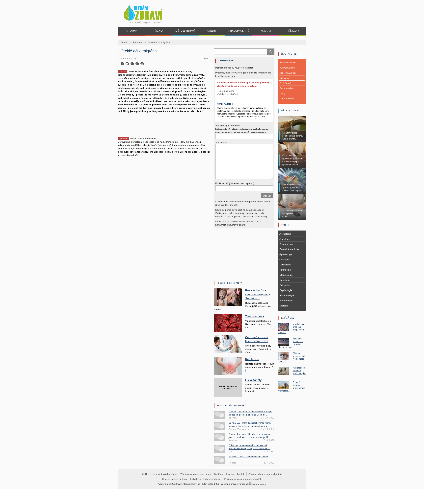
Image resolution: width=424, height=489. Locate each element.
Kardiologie (285, 264)
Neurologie (285, 269)
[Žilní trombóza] (228, 323)
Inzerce (230, 474)
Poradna (137, 42)
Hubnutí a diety (287, 67)
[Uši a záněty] (228, 387)
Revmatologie (286, 295)
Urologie (283, 305)
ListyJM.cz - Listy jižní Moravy (205, 479)
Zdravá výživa (286, 98)
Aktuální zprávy (287, 62)
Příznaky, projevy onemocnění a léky (243, 479)
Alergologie (285, 234)
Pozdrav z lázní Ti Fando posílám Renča (248, 456)
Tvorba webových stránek (163, 474)
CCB (144, 474)
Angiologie (284, 239)
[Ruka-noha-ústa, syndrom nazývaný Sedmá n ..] (228, 297)
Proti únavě (285, 83)
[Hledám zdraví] (147, 13)
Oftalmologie (286, 275)
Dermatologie (286, 244)
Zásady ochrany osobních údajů (265, 474)
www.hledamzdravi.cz (250, 221)
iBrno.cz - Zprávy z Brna (174, 479)
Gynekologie (285, 254)
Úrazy (282, 93)
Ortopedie (284, 285)
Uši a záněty (253, 380)
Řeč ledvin (252, 359)
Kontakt (241, 474)
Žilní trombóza (254, 316)
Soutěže (218, 474)
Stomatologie (286, 300)
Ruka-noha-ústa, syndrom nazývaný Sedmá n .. (257, 294)
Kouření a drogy (287, 72)
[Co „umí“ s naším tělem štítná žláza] (228, 343)
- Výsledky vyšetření (227, 94)
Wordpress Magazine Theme (195, 474)
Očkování (284, 78)
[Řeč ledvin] (228, 365)
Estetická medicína (289, 249)
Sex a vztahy (286, 88)
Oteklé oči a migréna (159, 42)
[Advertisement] (164, 124)
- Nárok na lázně (225, 91)
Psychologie (285, 290)
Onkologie (284, 280)
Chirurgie (284, 259)
